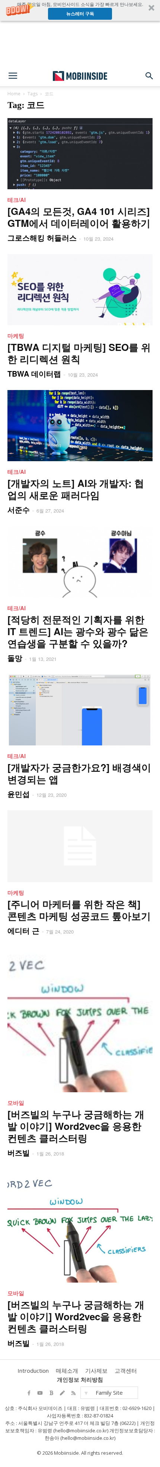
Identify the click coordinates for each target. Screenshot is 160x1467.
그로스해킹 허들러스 (42, 237)
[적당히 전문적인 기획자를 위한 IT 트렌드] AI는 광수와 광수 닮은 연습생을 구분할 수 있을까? (77, 631)
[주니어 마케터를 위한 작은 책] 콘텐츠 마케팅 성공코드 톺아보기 (79, 910)
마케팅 (15, 336)
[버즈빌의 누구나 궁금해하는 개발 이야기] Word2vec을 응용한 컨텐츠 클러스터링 (75, 1126)
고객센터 (126, 1370)
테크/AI (16, 200)
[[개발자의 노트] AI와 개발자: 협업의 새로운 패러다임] (80, 425)
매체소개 (67, 1370)
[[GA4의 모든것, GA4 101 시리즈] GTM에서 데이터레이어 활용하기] (80, 153)
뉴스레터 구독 (80, 13)
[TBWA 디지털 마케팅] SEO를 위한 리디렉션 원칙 (79, 353)
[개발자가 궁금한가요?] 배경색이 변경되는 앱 (79, 773)
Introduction (33, 1370)
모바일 (15, 1103)
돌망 (14, 657)
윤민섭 (18, 793)
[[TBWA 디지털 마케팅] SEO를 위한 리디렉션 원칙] (80, 289)
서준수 (18, 509)
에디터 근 (23, 930)
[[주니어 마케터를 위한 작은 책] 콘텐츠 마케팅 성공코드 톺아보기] (80, 846)
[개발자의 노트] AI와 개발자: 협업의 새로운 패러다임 (75, 489)
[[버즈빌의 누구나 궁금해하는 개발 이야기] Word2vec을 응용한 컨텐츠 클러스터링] (80, 1019)
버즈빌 (18, 1152)
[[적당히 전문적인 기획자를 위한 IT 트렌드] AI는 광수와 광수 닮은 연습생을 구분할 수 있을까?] (80, 562)
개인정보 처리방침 (80, 1379)
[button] (80, 10)
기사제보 (96, 1370)
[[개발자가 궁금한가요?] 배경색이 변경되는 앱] (80, 709)
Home (13, 94)
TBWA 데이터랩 (34, 373)
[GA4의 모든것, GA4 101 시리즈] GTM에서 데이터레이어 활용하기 (78, 217)
